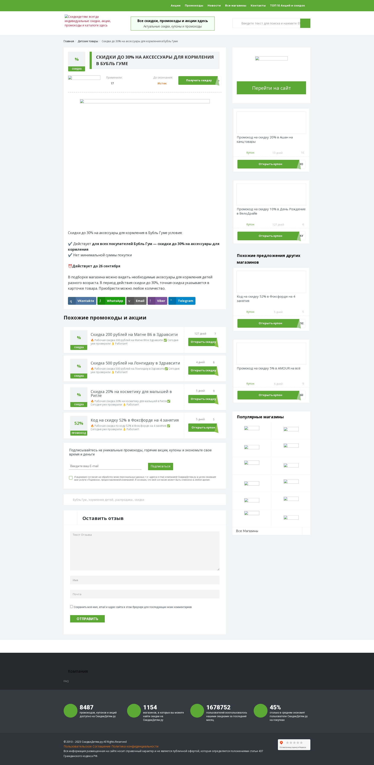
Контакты (258, 5)
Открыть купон (203, 427)
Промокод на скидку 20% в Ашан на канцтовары (265, 139)
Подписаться (160, 466)
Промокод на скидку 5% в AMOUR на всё (268, 368)
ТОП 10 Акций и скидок (287, 5)
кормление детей (101, 500)
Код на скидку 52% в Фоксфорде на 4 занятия (266, 298)
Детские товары (88, 41)
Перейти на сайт (271, 88)
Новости (214, 5)
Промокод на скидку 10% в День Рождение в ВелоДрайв (271, 211)
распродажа (123, 500)
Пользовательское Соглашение (87, 746)
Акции (176, 5)
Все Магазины (247, 531)
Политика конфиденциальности (134, 746)
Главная (69, 41)
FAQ (66, 681)
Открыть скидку (203, 342)
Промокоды (194, 5)
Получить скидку (199, 80)
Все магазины (235, 5)
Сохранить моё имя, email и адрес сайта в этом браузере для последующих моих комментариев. (133, 607)
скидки (139, 500)
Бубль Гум (80, 500)
